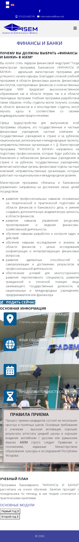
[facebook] (39, 11)
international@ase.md (52, 16)
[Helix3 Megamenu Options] (75, 28)
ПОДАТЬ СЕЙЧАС (20, 302)
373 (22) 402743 (26, 16)
